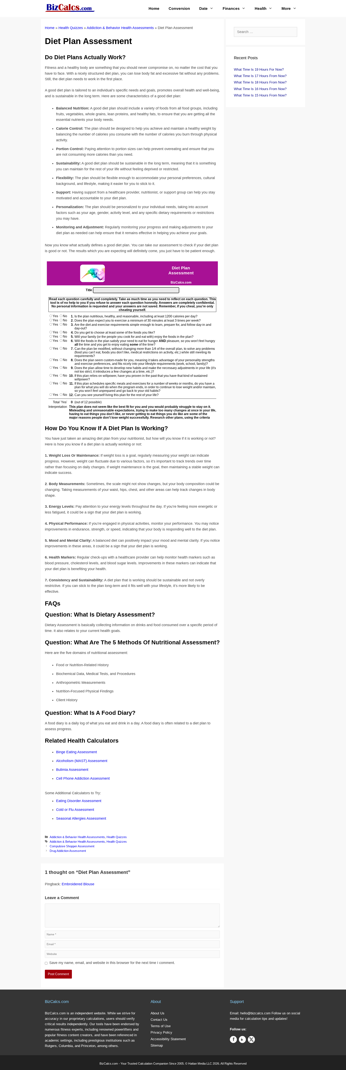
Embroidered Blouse (78, 884)
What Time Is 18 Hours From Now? (260, 82)
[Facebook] (233, 1040)
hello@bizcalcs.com (255, 1013)
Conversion (179, 8)
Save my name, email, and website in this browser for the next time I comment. (112, 963)
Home (154, 8)
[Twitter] (251, 1040)
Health (261, 8)
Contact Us (159, 1020)
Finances (231, 8)
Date (203, 8)
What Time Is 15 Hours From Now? (260, 95)
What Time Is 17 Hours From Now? (260, 76)
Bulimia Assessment (72, 770)
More (286, 8)
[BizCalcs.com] (70, 8)
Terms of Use (161, 1026)
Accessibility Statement (168, 1039)
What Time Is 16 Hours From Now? (260, 89)
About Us (157, 1013)
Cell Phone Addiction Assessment (83, 778)
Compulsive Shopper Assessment (72, 846)
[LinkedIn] (242, 1040)
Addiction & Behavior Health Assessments (120, 28)
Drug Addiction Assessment (68, 850)
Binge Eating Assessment (76, 752)
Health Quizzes (70, 28)
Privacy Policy (161, 1032)
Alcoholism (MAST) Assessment (81, 761)
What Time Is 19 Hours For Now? (259, 69)
